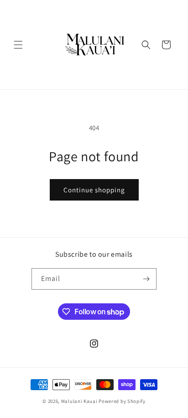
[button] (18, 45)
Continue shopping (94, 189)
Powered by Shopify (122, 401)
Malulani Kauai (79, 401)
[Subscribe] (146, 279)
